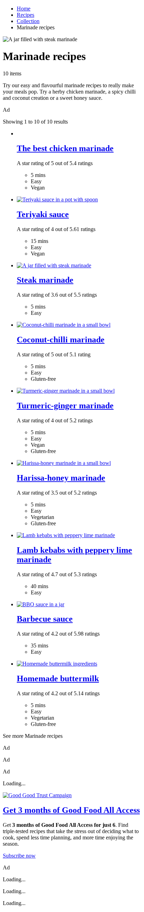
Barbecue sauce (45, 618)
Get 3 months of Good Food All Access (71, 810)
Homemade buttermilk (58, 678)
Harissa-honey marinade (61, 477)
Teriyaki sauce (43, 214)
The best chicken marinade (65, 148)
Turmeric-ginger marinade (65, 405)
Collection (28, 21)
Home (23, 9)
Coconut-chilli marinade (61, 339)
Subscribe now (19, 856)
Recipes (25, 15)
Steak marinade (45, 279)
